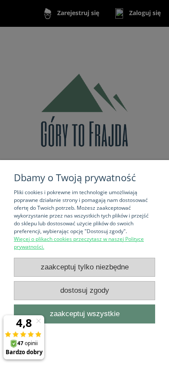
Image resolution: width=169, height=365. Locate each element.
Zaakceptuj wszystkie (85, 314)
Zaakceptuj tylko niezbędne (85, 267)
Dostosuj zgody (84, 290)
